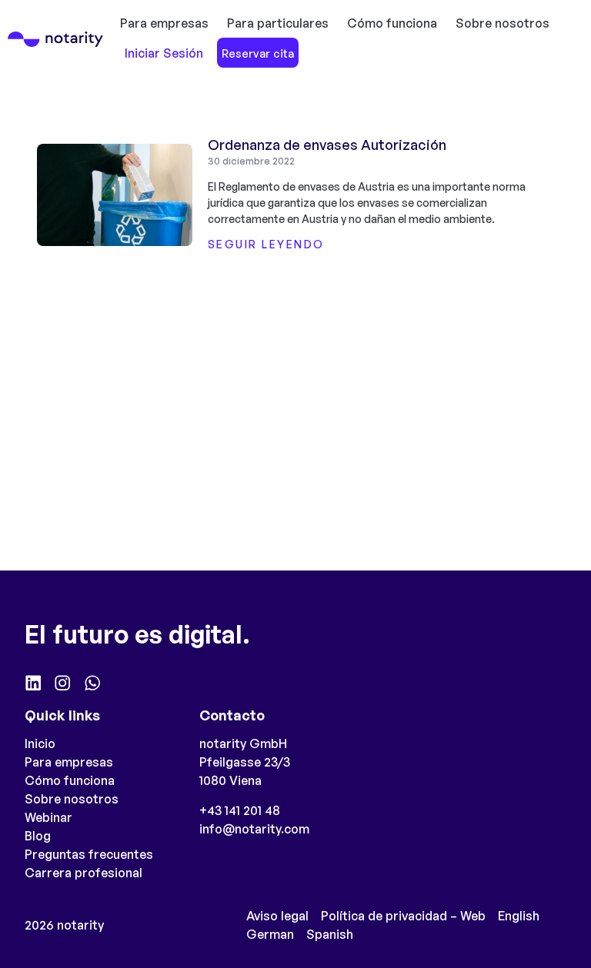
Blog (38, 835)
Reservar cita (258, 53)
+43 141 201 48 (239, 810)
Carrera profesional (83, 872)
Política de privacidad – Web (403, 915)
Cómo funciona (392, 23)
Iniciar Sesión (164, 53)
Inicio (40, 743)
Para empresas (164, 23)
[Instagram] (62, 682)
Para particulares (278, 23)
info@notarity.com (254, 829)
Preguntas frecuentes (89, 854)
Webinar (48, 817)
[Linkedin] (33, 682)
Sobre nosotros (502, 23)
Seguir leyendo (266, 244)
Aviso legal (277, 915)
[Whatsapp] (92, 682)
